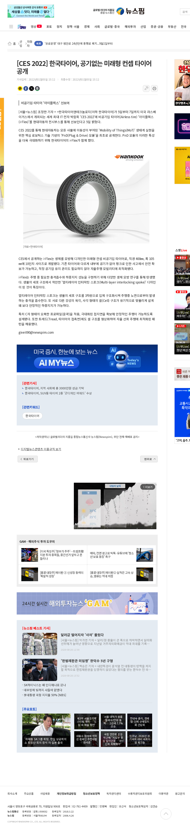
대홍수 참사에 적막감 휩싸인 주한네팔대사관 (86, 739)
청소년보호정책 (91, 793)
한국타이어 (32, 415)
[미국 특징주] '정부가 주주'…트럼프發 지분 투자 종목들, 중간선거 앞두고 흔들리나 (61, 555)
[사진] (39, 643)
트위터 (31, 88)
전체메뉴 (11, 26)
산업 (143, 26)
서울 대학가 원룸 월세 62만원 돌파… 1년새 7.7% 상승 (113, 721)
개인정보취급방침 (66, 793)
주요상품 (29, 793)
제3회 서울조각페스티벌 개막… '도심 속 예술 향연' (86, 721)
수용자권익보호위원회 (140, 793)
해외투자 (130, 26)
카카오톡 (20, 88)
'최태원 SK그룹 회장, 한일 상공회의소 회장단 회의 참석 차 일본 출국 (45, 740)
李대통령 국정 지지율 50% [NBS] (45, 695)
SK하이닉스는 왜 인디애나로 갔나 (45, 685)
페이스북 (25, 88)
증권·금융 (157, 26)
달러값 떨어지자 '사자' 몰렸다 (82, 635)
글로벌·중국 (112, 26)
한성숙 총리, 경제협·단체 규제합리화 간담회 (139, 721)
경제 (87, 26)
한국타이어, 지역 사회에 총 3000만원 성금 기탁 (54, 388)
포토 (49, 26)
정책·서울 (73, 26)
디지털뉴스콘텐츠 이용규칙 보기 (41, 449)
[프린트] (154, 88)
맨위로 (148, 459)
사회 (97, 26)
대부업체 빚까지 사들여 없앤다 (43, 690)
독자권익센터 (114, 793)
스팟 (181, 250)
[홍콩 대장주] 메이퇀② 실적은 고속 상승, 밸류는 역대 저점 (111, 574)
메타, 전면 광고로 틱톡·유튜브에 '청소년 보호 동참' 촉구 (112, 554)
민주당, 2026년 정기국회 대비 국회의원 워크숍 (139, 739)
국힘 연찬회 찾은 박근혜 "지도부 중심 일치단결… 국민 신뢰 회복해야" (113, 739)
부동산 (172, 26)
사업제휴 (45, 793)
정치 (59, 26)
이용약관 (163, 793)
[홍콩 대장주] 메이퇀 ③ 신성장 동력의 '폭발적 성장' (61, 574)
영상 (33, 26)
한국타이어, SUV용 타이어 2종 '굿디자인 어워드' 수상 (58, 393)
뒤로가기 (28, 459)
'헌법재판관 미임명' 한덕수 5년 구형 (87, 661)
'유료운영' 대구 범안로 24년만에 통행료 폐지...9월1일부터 (79, 43)
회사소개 (12, 793)
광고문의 (180, 793)
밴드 (37, 88)
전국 (183, 26)
